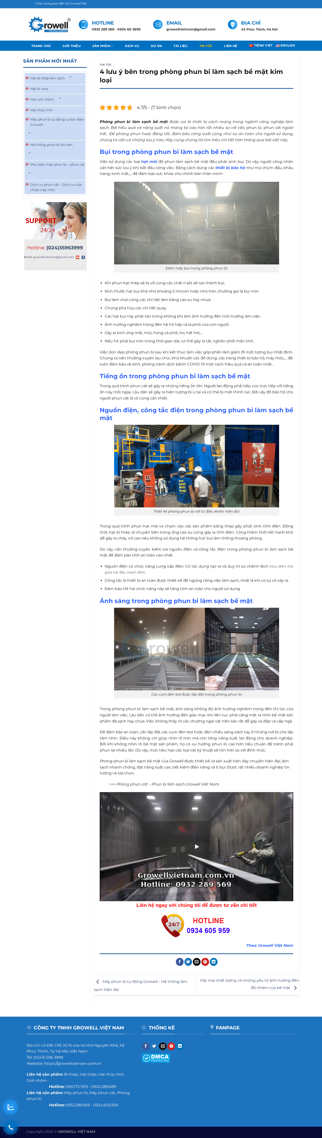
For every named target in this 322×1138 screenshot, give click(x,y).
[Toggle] (71, 77)
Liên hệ (230, 46)
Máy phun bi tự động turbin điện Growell (57, 122)
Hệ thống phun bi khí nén (51, 145)
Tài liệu (180, 46)
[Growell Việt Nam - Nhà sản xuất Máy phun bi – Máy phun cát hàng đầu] (49, 24)
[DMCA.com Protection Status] (156, 1057)
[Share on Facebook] (180, 962)
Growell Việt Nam (275, 945)
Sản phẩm (101, 46)
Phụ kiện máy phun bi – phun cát (57, 164)
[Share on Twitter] (188, 962)
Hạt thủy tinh (41, 110)
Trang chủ (41, 46)
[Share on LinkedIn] (214, 962)
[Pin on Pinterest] (205, 962)
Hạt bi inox (39, 89)
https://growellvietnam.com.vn (72, 1063)
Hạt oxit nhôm (42, 99)
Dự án (156, 46)
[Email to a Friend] (197, 962)
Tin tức (205, 46)
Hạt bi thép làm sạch (47, 78)
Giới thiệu (71, 46)
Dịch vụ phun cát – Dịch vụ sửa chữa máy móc (56, 187)
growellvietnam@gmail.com (53, 257)
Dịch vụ (132, 46)
